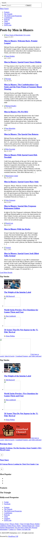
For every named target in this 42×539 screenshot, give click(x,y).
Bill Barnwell (10, 296)
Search (4, 5)
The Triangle (8, 14)
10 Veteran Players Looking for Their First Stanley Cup (19, 464)
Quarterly (7, 23)
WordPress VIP (13, 536)
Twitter (6, 502)
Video (6, 21)
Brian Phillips (10, 336)
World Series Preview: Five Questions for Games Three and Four (21, 311)
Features (6, 12)
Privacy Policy (14, 524)
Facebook (7, 504)
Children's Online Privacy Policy (10, 526)
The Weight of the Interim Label (17, 292)
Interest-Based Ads (28, 526)
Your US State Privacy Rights (29, 524)
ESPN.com (7, 25)
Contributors (8, 18)
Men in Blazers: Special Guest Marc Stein (21, 182)
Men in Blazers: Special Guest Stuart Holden (22, 62)
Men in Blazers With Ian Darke (17, 229)
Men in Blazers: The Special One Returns (21, 134)
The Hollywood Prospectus (13, 16)
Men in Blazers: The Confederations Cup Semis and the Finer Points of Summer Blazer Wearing (23, 87)
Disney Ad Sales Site (24, 529)
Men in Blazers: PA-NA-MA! (16, 112)
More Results (6, 272)
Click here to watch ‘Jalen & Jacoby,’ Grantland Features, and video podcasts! (20, 355)
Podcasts (7, 19)
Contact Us (12, 529)
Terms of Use (4, 524)
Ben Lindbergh (11, 316)
